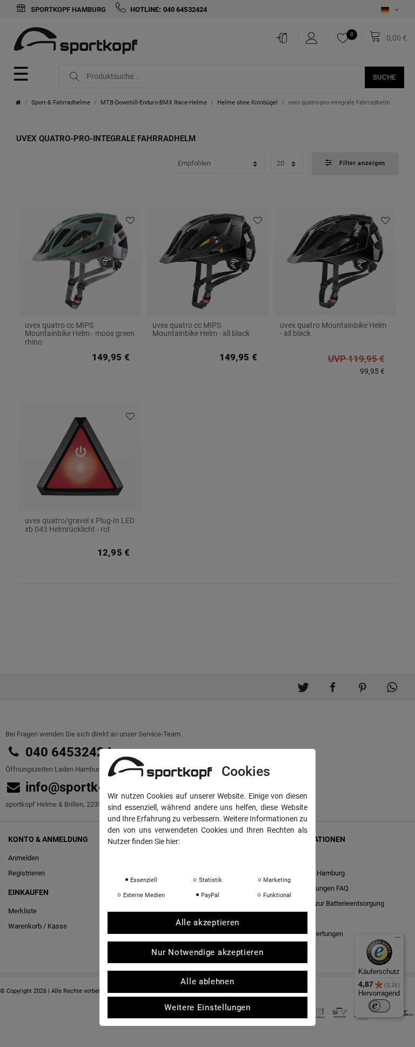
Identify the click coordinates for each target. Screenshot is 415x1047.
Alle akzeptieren (207, 922)
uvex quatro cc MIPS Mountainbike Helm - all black (201, 329)
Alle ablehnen (207, 981)
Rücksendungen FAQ (317, 888)
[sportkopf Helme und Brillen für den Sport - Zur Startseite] (80, 42)
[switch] (379, 1005)
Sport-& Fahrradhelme (60, 102)
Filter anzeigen (361, 163)
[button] (302, 683)
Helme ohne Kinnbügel (247, 102)
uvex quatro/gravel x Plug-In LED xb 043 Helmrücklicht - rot (80, 525)
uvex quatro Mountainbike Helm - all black (333, 329)
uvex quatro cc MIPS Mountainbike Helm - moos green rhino (80, 333)
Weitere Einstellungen (207, 1007)
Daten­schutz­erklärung (150, 856)
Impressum (216, 856)
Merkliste (129, 221)
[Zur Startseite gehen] (18, 102)
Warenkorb (25, 926)
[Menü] (397, 939)
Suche (385, 77)
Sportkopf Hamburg (67, 9)
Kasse (57, 926)
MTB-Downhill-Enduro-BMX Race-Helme (154, 102)
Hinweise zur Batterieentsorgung (334, 903)
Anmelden (23, 858)
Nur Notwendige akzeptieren (207, 952)
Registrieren (26, 873)
